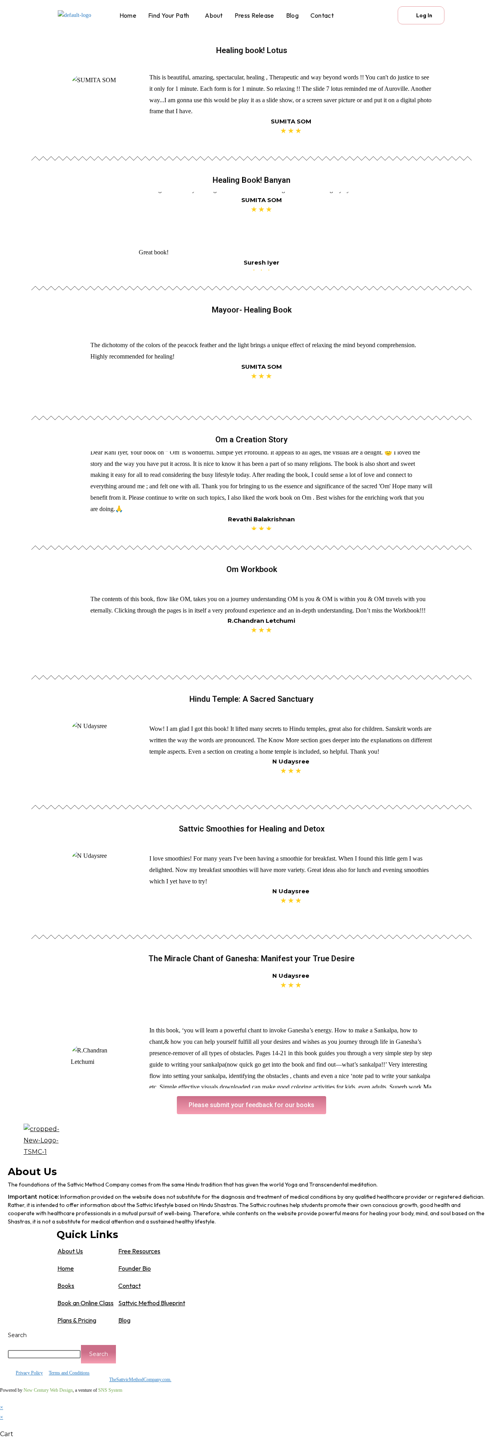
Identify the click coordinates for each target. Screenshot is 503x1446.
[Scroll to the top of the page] (2, 1397)
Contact (322, 15)
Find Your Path (168, 15)
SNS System (110, 1390)
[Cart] (378, 15)
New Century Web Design (48, 1390)
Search (17, 1335)
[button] (170, 15)
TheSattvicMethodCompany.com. (140, 1379)
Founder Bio (134, 1268)
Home (127, 15)
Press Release (254, 15)
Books (65, 1286)
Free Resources (139, 1251)
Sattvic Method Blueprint (151, 1303)
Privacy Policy (29, 1373)
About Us (70, 1251)
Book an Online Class (85, 1303)
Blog (292, 15)
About (214, 15)
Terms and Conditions (69, 1373)
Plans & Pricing (76, 1320)
